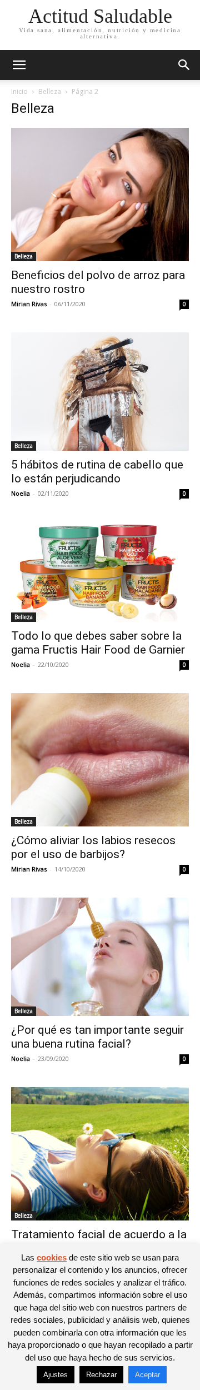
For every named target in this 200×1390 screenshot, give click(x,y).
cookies (52, 1257)
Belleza (49, 91)
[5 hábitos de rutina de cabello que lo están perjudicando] (100, 391)
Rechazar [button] (101, 1375)
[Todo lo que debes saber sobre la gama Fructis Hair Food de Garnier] (100, 572)
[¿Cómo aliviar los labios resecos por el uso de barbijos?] (100, 759)
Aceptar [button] (147, 1375)
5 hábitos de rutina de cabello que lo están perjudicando (97, 471)
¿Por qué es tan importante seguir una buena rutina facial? (97, 1036)
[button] (19, 65)
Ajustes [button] (55, 1375)
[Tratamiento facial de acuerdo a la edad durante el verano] (100, 1153)
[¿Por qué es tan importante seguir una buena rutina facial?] (100, 957)
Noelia (20, 493)
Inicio (19, 91)
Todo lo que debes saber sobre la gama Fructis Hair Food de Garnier (98, 642)
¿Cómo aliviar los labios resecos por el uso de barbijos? (93, 847)
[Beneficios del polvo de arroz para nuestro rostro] (100, 194)
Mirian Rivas (29, 304)
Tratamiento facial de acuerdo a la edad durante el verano (99, 1241)
